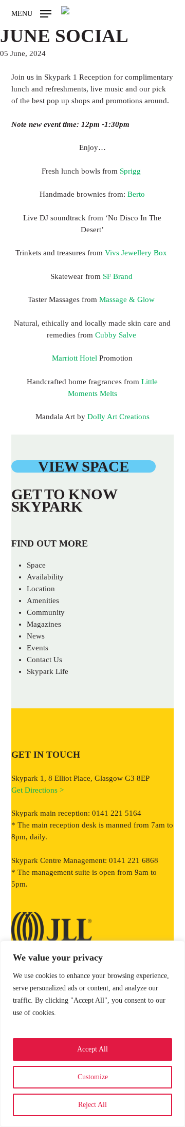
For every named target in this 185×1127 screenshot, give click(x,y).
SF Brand (119, 276)
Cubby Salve (116, 335)
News (36, 636)
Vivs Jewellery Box (137, 253)
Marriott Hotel (74, 358)
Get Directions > (37, 790)
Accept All (92, 1049)
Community (46, 612)
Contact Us (44, 659)
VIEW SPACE (83, 466)
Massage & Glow (128, 299)
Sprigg (131, 171)
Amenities (43, 600)
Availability (45, 577)
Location (41, 589)
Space (36, 565)
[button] (31, 13)
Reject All (92, 1105)
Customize (93, 1077)
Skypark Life (47, 671)
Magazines (44, 624)
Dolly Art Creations (118, 416)
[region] (92, 1034)
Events (37, 648)
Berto (136, 194)
